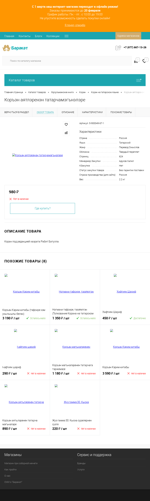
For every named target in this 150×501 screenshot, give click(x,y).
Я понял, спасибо (75, 25)
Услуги (81, 469)
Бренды (81, 463)
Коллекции (52, 36)
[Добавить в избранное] (66, 124)
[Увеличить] (37, 155)
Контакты (25, 36)
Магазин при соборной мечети (21, 463)
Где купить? (42, 208)
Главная (9, 36)
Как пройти (10, 469)
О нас (7, 475)
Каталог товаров (22, 80)
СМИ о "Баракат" (13, 482)
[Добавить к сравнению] (66, 132)
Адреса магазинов (128, 35)
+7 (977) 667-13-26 (135, 47)
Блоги (38, 36)
